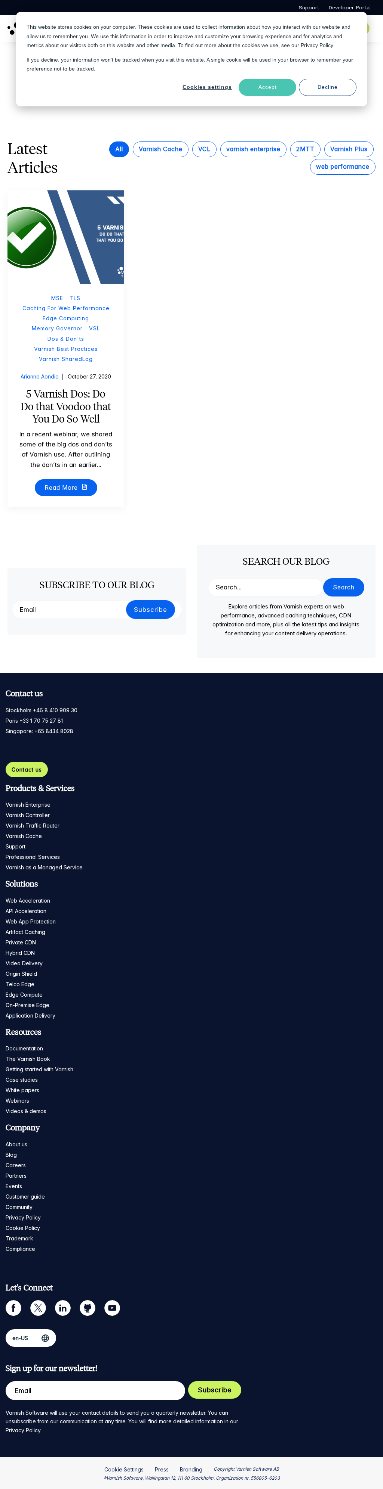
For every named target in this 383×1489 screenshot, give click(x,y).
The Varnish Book (28, 1059)
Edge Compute (24, 994)
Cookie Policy (23, 1228)
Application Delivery (30, 1015)
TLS (75, 298)
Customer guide (25, 1196)
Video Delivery (24, 963)
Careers (16, 1165)
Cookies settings (207, 87)
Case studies (22, 1080)
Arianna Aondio (40, 376)
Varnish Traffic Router (32, 825)
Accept (267, 87)
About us (16, 1144)
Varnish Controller (28, 815)
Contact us (27, 769)
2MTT (305, 149)
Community (19, 1207)
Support (15, 846)
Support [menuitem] (309, 7)
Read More (62, 487)
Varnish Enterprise (28, 804)
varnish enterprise (253, 149)
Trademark (19, 1238)
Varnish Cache (161, 149)
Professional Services (33, 857)
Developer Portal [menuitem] (349, 7)
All (119, 149)
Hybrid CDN (20, 953)
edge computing (66, 318)
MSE (57, 298)
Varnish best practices (66, 349)
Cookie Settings (124, 1469)
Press (162, 1469)
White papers (22, 1090)
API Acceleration (26, 911)
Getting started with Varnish (39, 1069)
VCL (204, 149)
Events (14, 1186)
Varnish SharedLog (66, 359)
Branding (191, 1469)
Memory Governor (57, 328)
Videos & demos (26, 1111)
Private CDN (21, 942)
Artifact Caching (25, 932)
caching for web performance (66, 308)
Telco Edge (20, 984)
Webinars (17, 1100)
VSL (94, 328)
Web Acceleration (28, 900)
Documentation (24, 1048)
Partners (16, 1175)
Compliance (20, 1249)
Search (344, 587)
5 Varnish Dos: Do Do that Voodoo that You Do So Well (66, 406)
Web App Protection (31, 921)
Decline (328, 87)
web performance (343, 166)
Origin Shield (21, 974)
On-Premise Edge (27, 1005)
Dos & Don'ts (66, 339)
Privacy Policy (23, 1217)
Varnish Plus (349, 149)
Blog (11, 1155)
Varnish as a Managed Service (44, 867)
